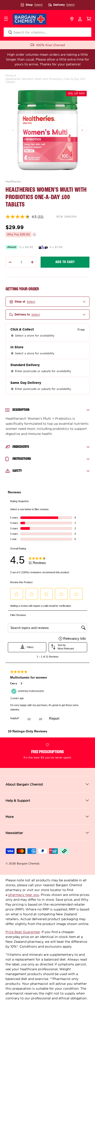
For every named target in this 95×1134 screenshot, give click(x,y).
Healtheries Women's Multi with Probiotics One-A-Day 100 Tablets (45, 80)
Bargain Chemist (28, 863)
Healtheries (13, 181)
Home (10, 75)
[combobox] (47, 32)
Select (38, 4)
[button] (88, 19)
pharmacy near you (23, 894)
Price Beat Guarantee (23, 932)
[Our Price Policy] (34, 234)
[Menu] (6, 19)
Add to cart (65, 262)
